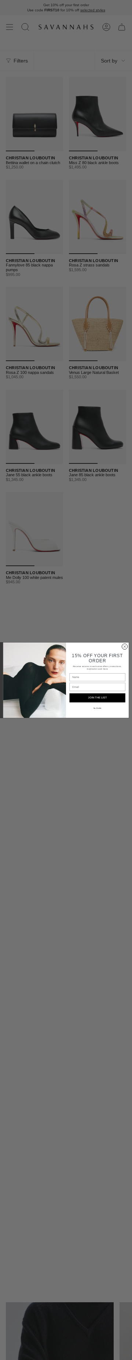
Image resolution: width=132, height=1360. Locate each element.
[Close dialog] (124, 646)
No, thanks (98, 708)
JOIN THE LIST (97, 697)
